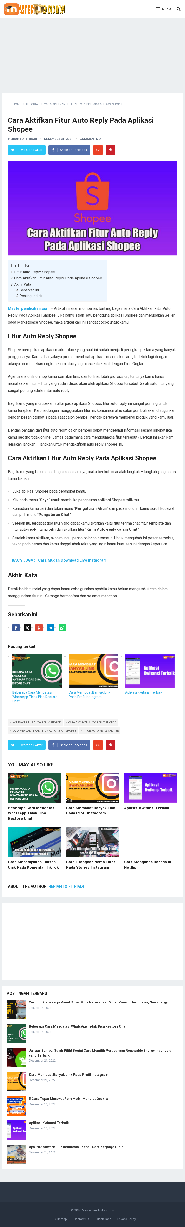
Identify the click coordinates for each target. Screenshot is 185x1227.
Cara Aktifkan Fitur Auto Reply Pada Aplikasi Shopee (58, 278)
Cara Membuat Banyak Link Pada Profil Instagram (68, 1075)
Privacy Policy (126, 1219)
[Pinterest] (110, 150)
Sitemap (61, 1219)
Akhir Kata (22, 284)
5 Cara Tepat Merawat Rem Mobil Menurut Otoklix (68, 1099)
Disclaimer (103, 1219)
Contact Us (81, 1219)
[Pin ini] (39, 627)
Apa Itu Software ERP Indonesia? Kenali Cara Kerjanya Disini (76, 1147)
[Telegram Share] (50, 627)
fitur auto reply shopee (101, 730)
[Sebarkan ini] (16, 627)
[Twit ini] (27, 627)
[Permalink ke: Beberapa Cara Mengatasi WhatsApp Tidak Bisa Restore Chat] (37, 671)
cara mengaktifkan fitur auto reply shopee (44, 730)
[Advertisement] (92, 52)
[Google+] (98, 150)
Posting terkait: (31, 296)
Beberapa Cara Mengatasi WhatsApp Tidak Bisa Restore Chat (34, 697)
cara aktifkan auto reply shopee (92, 722)
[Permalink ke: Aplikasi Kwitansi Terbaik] (150, 671)
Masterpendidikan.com (98, 1210)
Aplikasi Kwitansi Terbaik (143, 692)
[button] (163, 9)
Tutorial (32, 104)
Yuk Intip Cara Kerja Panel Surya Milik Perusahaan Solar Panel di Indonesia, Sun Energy (98, 1002)
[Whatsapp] (62, 627)
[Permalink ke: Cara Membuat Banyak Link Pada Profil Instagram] (93, 671)
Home (17, 104)
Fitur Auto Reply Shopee (34, 272)
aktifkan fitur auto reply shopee (36, 722)
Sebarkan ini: (30, 290)
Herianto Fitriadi (22, 139)
